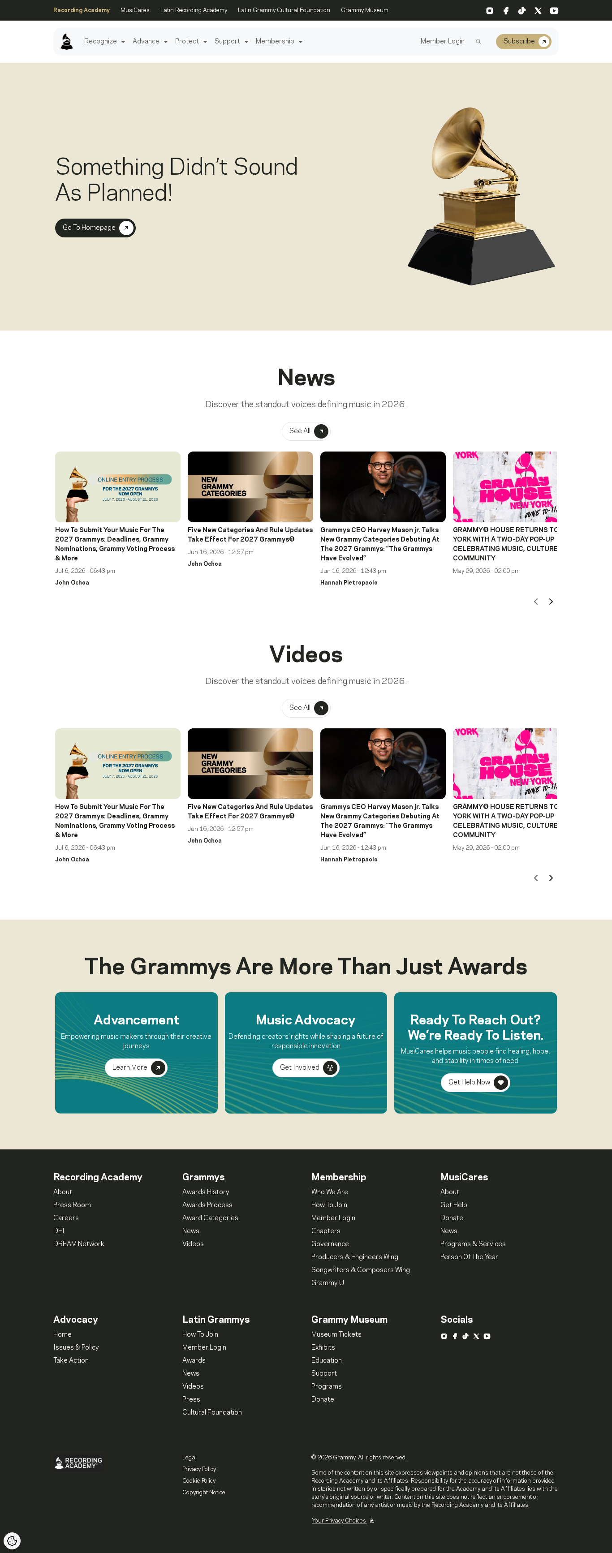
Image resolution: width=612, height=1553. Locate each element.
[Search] (478, 41)
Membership (275, 42)
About (62, 1192)
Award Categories (210, 1218)
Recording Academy (81, 10)
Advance (146, 42)
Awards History (205, 1192)
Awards (194, 1361)
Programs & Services (473, 1244)
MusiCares (135, 10)
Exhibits (323, 1348)
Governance (330, 1244)
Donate (451, 1218)
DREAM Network (78, 1244)
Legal (189, 1457)
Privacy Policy (199, 1469)
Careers (66, 1218)
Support (227, 42)
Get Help (453, 1205)
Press (191, 1400)
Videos (193, 1244)
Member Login (443, 42)
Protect (187, 42)
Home (62, 1335)
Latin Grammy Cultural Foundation (284, 10)
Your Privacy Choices (339, 1520)
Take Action (71, 1361)
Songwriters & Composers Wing (360, 1270)
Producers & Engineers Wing (354, 1257)
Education (326, 1361)
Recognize (100, 42)
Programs (326, 1387)
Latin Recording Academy (193, 10)
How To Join (329, 1205)
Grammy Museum (364, 10)
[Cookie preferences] (12, 1540)
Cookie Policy (198, 1481)
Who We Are (329, 1192)
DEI (59, 1231)
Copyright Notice (203, 1492)
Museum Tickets (336, 1335)
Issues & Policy (76, 1348)
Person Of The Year (469, 1257)
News (190, 1231)
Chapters (325, 1231)
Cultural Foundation (212, 1413)
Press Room (72, 1205)
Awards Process (207, 1205)
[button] (122, 42)
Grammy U (327, 1283)
